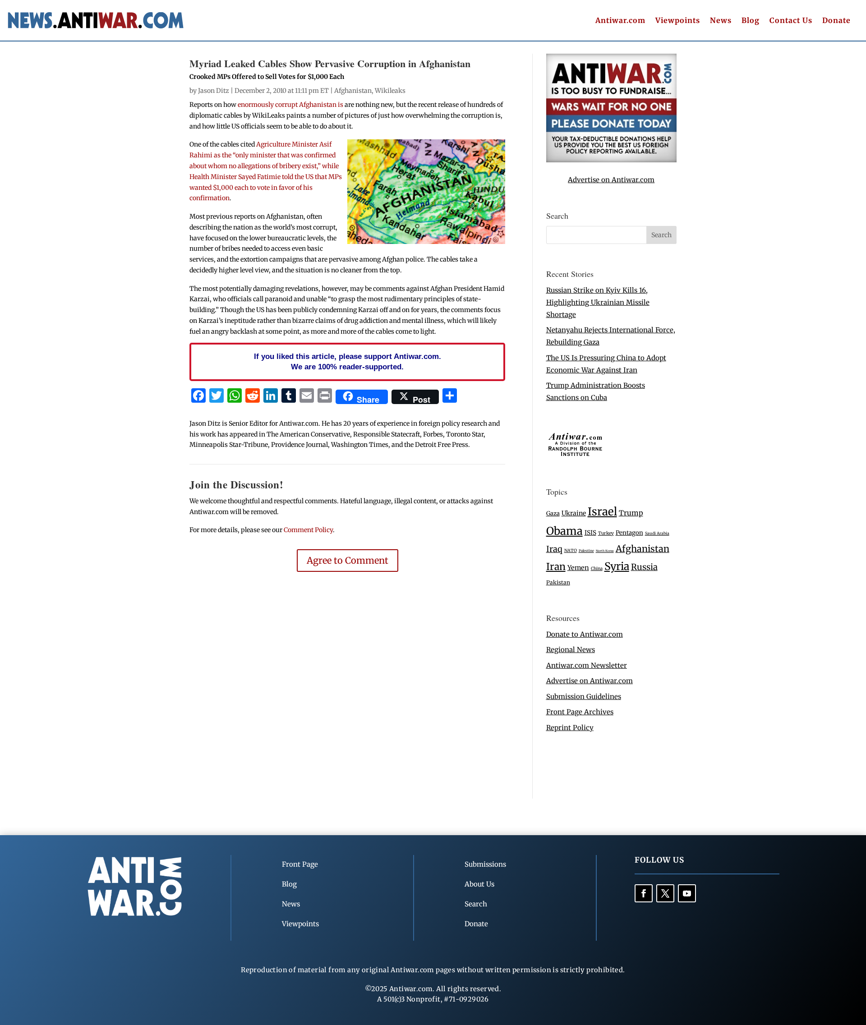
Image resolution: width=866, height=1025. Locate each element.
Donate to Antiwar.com (584, 634)
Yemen (578, 568)
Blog (751, 21)
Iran (556, 567)
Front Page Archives (579, 712)
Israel (602, 512)
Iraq (554, 549)
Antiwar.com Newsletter (586, 665)
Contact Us (790, 21)
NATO (570, 550)
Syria (616, 566)
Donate (836, 21)
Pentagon (629, 533)
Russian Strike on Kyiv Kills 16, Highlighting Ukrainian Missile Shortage (598, 302)
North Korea (605, 551)
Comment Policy (308, 530)
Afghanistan (353, 91)
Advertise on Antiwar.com (611, 179)
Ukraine (574, 513)
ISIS (590, 533)
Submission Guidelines (583, 696)
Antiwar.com (620, 21)
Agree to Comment (347, 560)
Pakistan (558, 582)
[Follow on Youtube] (687, 893)
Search (476, 904)
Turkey (606, 533)
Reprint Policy (570, 727)
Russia (644, 567)
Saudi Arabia (657, 533)
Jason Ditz (213, 91)
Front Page (300, 864)
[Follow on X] (665, 893)
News (721, 21)
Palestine (586, 550)
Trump (631, 513)
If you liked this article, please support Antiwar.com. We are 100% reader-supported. (347, 362)
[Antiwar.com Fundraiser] (611, 160)
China (597, 568)
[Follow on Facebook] (644, 893)
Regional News (570, 649)
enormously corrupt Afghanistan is (290, 105)
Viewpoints (677, 21)
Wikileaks (390, 91)
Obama (564, 531)
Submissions (485, 864)
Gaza (553, 513)
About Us (479, 884)
